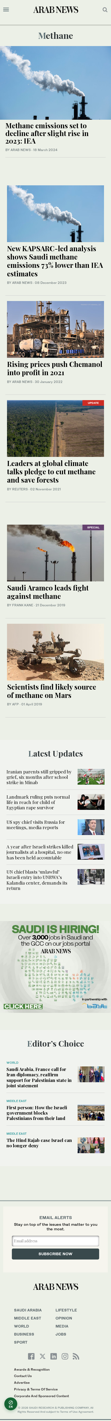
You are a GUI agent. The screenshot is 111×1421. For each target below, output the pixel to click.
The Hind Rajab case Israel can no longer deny (39, 1142)
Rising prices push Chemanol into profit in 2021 (54, 368)
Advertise (22, 1383)
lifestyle (66, 1310)
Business (24, 1334)
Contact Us (23, 1376)
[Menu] (6, 10)
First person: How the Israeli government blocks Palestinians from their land (36, 1112)
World (12, 1063)
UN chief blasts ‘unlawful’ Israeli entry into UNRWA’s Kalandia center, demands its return (36, 880)
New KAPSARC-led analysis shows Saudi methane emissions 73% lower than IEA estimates (55, 261)
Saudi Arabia (28, 1310)
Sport (20, 1342)
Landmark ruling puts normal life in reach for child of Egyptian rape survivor (38, 802)
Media (62, 1326)
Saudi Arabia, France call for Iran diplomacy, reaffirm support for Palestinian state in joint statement (39, 1077)
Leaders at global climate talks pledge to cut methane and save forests (51, 471)
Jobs (61, 1334)
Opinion (64, 1318)
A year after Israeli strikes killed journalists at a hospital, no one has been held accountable (39, 852)
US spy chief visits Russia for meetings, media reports (35, 824)
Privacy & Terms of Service (36, 1389)
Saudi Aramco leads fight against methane (48, 592)
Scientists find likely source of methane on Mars (51, 691)
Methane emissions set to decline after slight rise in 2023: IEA (47, 133)
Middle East (16, 1101)
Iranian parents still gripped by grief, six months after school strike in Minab (39, 777)
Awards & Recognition (32, 1369)
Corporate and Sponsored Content (41, 1396)
